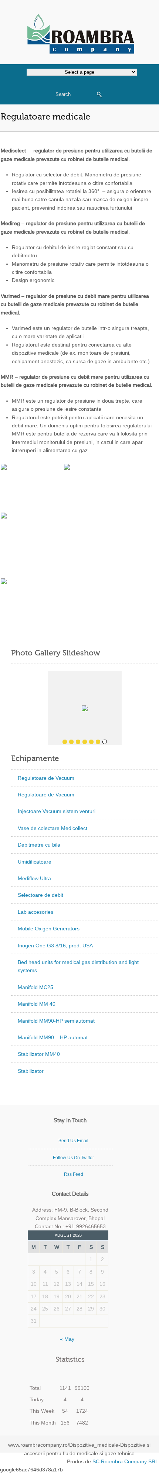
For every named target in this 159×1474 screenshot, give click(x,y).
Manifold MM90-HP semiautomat (56, 1021)
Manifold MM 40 (36, 1004)
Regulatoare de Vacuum (46, 778)
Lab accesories (35, 912)
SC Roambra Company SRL (124, 1461)
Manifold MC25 (35, 987)
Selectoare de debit (40, 895)
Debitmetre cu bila (39, 845)
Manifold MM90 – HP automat (53, 1037)
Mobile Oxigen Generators (49, 928)
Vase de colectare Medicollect (52, 828)
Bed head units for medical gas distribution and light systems (78, 966)
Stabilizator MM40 (39, 1054)
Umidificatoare (34, 862)
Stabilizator (31, 1071)
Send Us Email (73, 1140)
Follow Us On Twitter (73, 1157)
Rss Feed (73, 1174)
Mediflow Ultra (34, 878)
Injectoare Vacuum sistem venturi (56, 811)
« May (67, 1339)
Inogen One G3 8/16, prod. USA (55, 945)
